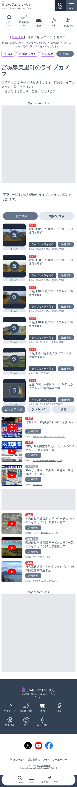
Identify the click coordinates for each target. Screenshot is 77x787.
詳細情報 (66, 244)
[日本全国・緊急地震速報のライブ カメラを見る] (38, 427)
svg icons (36, 768)
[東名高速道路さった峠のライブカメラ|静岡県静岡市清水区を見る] (38, 571)
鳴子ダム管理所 (42, 373)
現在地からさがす (49, 781)
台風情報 (18, 37)
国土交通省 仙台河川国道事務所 (49, 404)
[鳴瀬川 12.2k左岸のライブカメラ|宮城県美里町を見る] (14, 235)
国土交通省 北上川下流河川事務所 (50, 248)
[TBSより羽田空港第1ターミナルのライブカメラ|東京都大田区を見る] (38, 451)
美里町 (66, 54)
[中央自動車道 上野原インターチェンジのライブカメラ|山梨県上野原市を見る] (38, 523)
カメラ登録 (43, 725)
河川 (53, 25)
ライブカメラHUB (43, 765)
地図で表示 (56, 216)
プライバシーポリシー (55, 759)
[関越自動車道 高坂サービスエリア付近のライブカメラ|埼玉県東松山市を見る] (38, 547)
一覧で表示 (20, 216)
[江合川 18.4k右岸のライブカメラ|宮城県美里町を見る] (14, 328)
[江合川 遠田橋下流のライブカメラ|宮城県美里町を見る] (14, 359)
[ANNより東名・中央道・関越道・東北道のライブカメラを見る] (38, 475)
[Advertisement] (38, 144)
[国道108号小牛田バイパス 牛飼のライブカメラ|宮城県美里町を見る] (14, 390)
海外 (26, 725)
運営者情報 (34, 759)
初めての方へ (17, 759)
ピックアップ (13, 409)
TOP (10, 54)
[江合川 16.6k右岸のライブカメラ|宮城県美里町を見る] (14, 297)
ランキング (38, 409)
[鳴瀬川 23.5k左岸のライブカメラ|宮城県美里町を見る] (14, 266)
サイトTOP (9, 23)
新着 (64, 409)
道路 (38, 25)
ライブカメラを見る (42, 244)
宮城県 (49, 54)
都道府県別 (24, 23)
